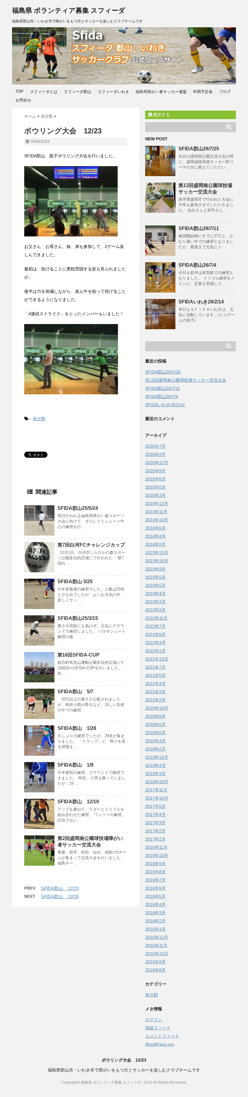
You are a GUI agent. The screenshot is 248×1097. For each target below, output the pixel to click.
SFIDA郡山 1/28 (76, 728)
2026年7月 (155, 446)
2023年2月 (155, 609)
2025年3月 (155, 495)
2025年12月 (156, 462)
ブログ (225, 91)
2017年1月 (155, 839)
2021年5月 (155, 675)
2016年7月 (155, 880)
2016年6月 (155, 888)
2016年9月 (155, 863)
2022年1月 (155, 650)
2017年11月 (156, 790)
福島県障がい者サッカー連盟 (161, 91)
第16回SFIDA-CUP (78, 654)
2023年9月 (155, 569)
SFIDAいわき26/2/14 (201, 301)
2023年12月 (156, 552)
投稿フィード (158, 1027)
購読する (161, 114)
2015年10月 (156, 953)
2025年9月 (155, 470)
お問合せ (23, 100)
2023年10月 (156, 560)
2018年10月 (156, 781)
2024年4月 (155, 536)
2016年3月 (155, 912)
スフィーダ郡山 (77, 91)
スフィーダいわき (113, 91)
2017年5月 (155, 806)
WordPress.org (159, 1044)
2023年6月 (155, 577)
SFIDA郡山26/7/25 (198, 148)
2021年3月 (155, 691)
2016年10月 (156, 855)
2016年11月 (156, 847)
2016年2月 (155, 920)
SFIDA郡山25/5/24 (77, 508)
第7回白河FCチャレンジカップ (91, 544)
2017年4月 (155, 814)
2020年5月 (155, 732)
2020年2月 (155, 749)
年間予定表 (203, 91)
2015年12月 (156, 937)
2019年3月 (155, 773)
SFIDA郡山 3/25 (75, 581)
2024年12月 (156, 503)
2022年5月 (155, 634)
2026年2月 (155, 454)
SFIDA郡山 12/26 (60, 896)
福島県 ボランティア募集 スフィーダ (68, 10)
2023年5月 (155, 585)
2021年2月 (155, 699)
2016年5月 (155, 896)
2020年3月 (155, 740)
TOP (19, 91)
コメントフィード (162, 1036)
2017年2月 (155, 830)
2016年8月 (155, 871)
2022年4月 (155, 642)
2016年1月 (155, 929)
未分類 (39, 418)
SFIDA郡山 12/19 (78, 801)
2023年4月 (155, 593)
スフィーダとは (43, 91)
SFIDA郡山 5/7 (75, 691)
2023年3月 (155, 601)
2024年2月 (155, 544)
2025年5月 (155, 487)
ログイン (153, 1019)
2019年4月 (155, 765)
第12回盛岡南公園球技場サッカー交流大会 (185, 380)
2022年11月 (156, 618)
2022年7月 (155, 626)
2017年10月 (156, 798)
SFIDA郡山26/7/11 (198, 228)
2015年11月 (156, 945)
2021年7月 (155, 667)
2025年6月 (155, 479)
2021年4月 (155, 683)
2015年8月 (155, 970)
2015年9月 (155, 961)
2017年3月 (155, 822)
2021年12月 (156, 659)
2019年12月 (156, 757)
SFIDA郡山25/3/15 (77, 618)
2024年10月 (156, 519)
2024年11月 (156, 511)
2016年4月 (155, 904)
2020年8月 (155, 716)
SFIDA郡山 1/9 (75, 765)
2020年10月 (156, 708)
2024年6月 (155, 528)
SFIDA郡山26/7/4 (197, 265)
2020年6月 (155, 724)
